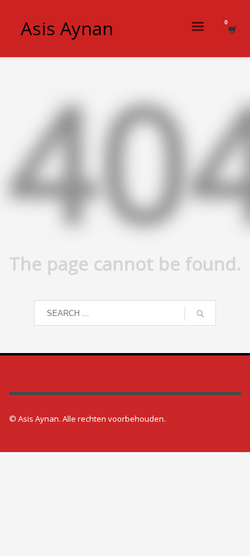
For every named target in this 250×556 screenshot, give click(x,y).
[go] (200, 313)
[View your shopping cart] (231, 28)
